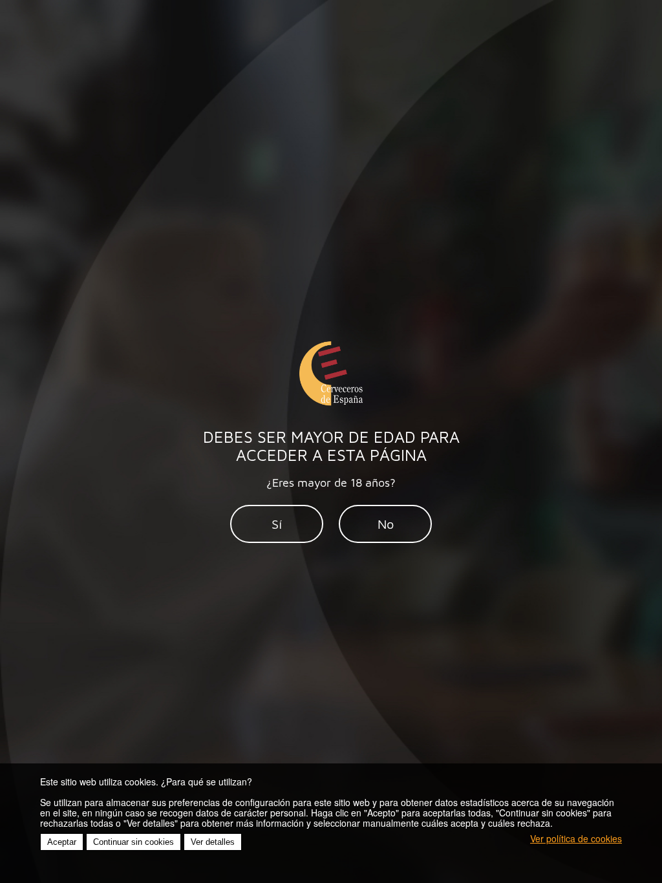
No (386, 523)
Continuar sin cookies (133, 842)
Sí (277, 523)
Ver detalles (213, 842)
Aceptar (61, 842)
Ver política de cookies (576, 838)
